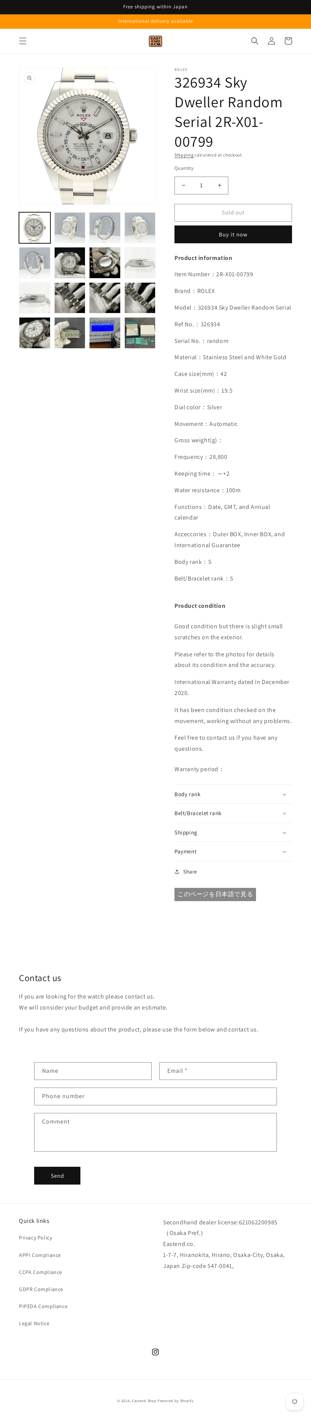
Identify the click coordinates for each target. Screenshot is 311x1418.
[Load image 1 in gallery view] (34, 228)
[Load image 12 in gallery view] (140, 298)
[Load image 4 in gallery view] (140, 228)
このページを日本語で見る (215, 894)
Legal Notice (34, 1323)
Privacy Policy (35, 1237)
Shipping (184, 155)
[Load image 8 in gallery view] (140, 263)
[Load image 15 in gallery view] (105, 333)
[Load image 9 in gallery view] (34, 298)
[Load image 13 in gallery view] (34, 333)
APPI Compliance (40, 1255)
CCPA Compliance (40, 1272)
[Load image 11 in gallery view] (105, 298)
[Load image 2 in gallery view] (70, 228)
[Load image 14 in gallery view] (70, 333)
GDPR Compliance (41, 1289)
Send (57, 1175)
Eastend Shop (144, 1400)
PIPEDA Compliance (43, 1306)
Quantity (183, 168)
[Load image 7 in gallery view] (105, 263)
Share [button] (190, 871)
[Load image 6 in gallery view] (70, 263)
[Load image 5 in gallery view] (34, 263)
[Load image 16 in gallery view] (140, 333)
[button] (22, 41)
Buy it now (233, 234)
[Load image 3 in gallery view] (105, 228)
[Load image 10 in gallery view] (70, 298)
